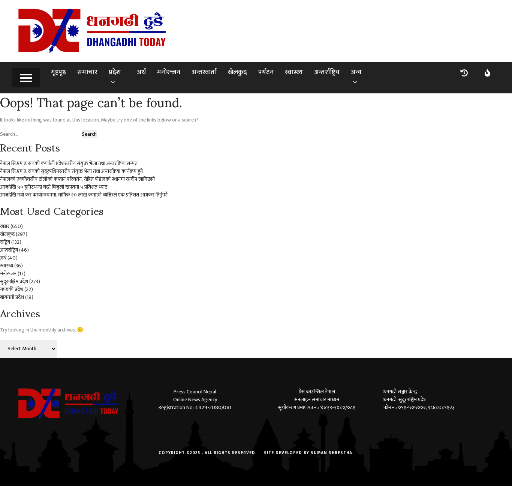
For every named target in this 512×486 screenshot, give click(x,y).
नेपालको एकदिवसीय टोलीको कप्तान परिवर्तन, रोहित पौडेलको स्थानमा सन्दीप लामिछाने (77, 179)
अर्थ (141, 72)
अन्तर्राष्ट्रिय (327, 72)
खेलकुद (237, 72)
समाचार (87, 72)
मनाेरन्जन (168, 72)
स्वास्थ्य (294, 72)
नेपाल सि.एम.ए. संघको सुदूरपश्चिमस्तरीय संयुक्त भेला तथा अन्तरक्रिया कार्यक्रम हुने (71, 171)
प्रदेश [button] (115, 72)
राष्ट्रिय (5, 242)
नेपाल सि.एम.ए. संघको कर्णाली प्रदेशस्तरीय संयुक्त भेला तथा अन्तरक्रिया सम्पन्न (69, 163)
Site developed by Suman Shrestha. (309, 453)
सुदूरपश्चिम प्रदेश (14, 281)
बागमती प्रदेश (12, 297)
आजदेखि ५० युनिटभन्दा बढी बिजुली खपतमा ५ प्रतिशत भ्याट (53, 187)
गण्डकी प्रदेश (11, 289)
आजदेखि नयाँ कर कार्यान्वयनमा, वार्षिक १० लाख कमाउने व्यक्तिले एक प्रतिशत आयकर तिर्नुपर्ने (84, 194)
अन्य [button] (356, 72)
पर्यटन (266, 72)
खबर (4, 226)
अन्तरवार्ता (204, 72)
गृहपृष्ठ (58, 72)
